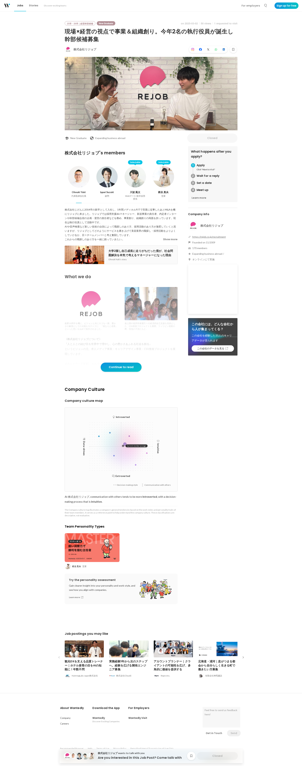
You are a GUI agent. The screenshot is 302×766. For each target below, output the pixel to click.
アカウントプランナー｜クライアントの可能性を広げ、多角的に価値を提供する (172, 665)
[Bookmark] (233, 49)
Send (234, 733)
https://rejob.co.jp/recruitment (209, 236)
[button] (72, 708)
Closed (212, 138)
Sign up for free (286, 5)
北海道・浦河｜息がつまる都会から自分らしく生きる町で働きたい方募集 (216, 665)
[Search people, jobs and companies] (265, 5)
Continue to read (121, 367)
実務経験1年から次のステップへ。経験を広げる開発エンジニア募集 (128, 665)
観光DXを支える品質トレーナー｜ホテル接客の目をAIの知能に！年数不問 (84, 665)
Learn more (199, 198)
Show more (170, 239)
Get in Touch (214, 733)
